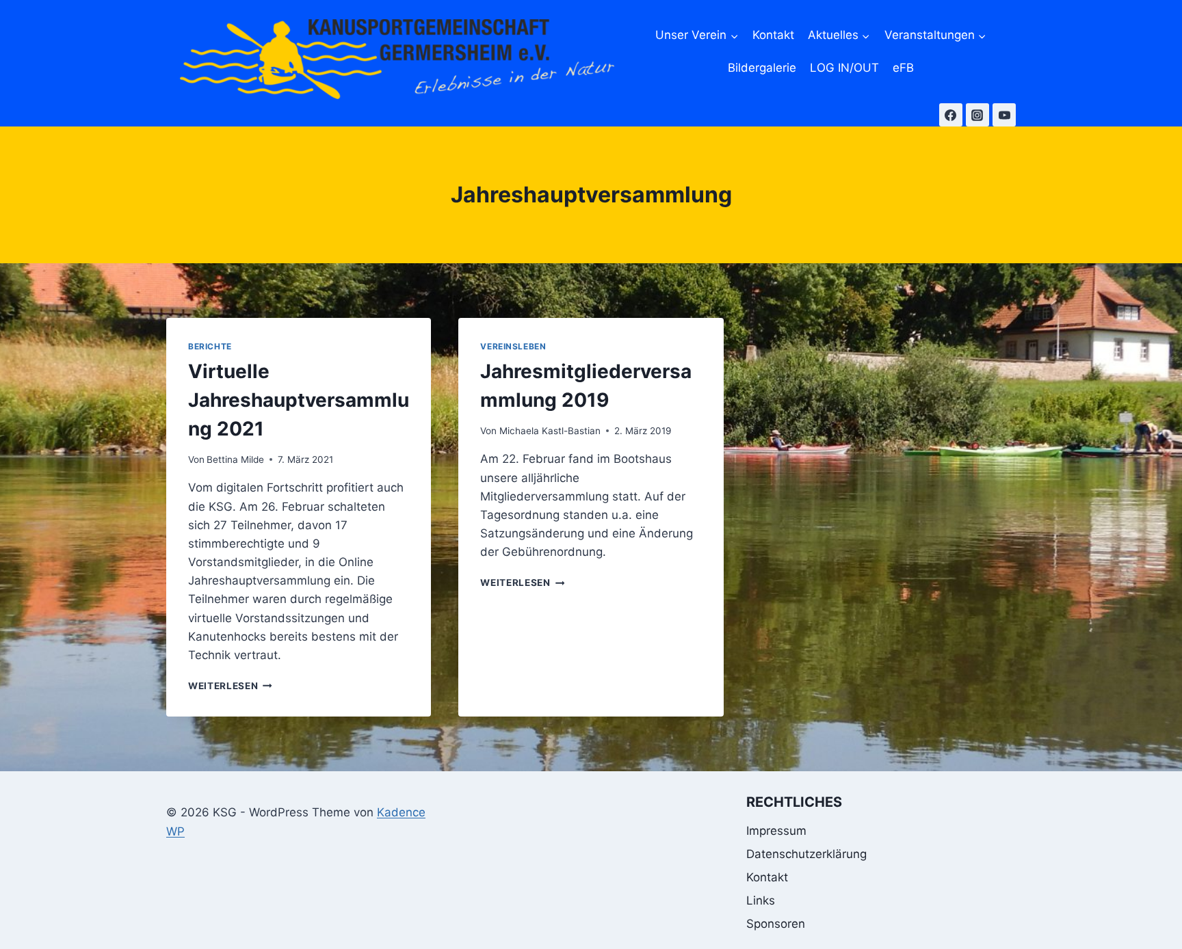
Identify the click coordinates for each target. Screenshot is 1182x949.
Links (760, 900)
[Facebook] (950, 114)
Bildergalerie (762, 68)
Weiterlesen (230, 685)
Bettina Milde (235, 459)
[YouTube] (1004, 114)
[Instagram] (977, 114)
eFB (903, 68)
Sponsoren (775, 924)
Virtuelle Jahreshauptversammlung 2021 (298, 400)
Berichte (210, 346)
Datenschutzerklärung (806, 854)
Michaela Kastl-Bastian (550, 430)
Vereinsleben (513, 346)
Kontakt (773, 35)
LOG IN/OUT (844, 68)
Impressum (776, 831)
